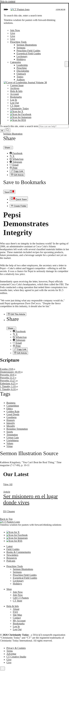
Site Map (17, 614)
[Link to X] (16, 111)
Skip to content (7, 1)
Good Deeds (12, 414)
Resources (11, 558)
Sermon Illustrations (27, 44)
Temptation (12, 434)
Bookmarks (16, 97)
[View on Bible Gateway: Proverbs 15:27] (17, 380)
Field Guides (12, 549)
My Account (19, 620)
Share (7, 147)
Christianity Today (19, 108)
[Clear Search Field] (2, 130)
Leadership (22, 65)
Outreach (21, 73)
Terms (9, 651)
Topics (20, 76)
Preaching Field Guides (28, 50)
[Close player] (2, 668)
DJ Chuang (9, 511)
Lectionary (22, 56)
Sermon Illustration (12, 133)
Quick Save (21, 199)
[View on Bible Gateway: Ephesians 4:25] (17, 383)
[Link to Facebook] (20, 114)
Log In (13, 99)
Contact (17, 617)
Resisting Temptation (17, 428)
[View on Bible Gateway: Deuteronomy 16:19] (22, 372)
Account (14, 94)
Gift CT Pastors (21, 597)
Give (12, 33)
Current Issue (17, 85)
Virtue (9, 446)
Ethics (9, 408)
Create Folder (19, 206)
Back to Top (6, 519)
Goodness (11, 417)
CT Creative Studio (16, 656)
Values (9, 443)
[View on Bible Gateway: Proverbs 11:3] (15, 377)
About (16, 609)
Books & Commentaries (18, 552)
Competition (12, 405)
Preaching (22, 68)
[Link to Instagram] (20, 117)
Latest (9, 546)
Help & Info (16, 91)
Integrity (10, 423)
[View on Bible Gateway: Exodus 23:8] (14, 369)
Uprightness (12, 440)
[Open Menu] (5, 9)
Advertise (11, 653)
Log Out (14, 102)
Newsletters (12, 555)
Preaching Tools (18, 42)
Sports (9, 431)
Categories (15, 62)
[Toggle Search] (67, 64)
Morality (10, 426)
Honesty (10, 420)
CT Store (14, 105)
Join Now (60, 9)
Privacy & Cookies (16, 648)
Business (10, 402)
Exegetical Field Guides (29, 53)
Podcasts (10, 560)
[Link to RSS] (18, 120)
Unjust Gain (12, 437)
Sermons (21, 47)
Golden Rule (12, 411)
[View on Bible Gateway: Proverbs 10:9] (15, 374)
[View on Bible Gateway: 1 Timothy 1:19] (17, 386)
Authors (21, 79)
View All (7, 484)
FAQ (15, 612)
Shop (9, 589)
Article (6, 491)
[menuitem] (38, 153)
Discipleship (23, 71)
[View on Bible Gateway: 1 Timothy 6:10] (17, 389)
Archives (14, 88)
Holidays (21, 59)
